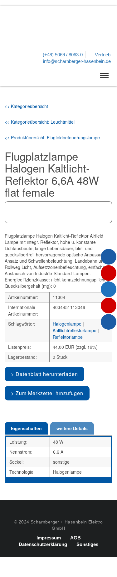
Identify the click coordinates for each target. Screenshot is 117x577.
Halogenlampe (67, 324)
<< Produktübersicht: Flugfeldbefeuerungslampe (52, 137)
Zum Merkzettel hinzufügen (49, 393)
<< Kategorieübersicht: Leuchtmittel (40, 122)
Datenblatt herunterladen (47, 374)
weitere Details (72, 428)
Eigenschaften (26, 428)
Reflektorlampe (68, 337)
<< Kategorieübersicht (26, 106)
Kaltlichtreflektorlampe (74, 330)
